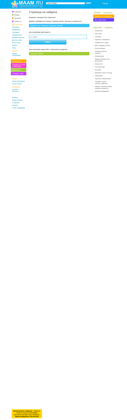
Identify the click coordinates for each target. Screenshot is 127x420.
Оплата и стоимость (103, 16)
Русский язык (100, 67)
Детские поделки (18, 37)
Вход (106, 3)
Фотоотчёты (16, 43)
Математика (99, 56)
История (98, 70)
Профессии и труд (101, 42)
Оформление (17, 35)
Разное (14, 45)
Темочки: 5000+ (37, 54)
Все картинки (100, 20)
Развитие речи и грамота (101, 52)
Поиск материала (18, 81)
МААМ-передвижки (102, 91)
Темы (14, 48)
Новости (17, 21)
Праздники (99, 76)
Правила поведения (102, 39)
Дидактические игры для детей (102, 60)
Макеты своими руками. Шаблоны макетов (103, 87)
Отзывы (15, 105)
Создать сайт (18, 74)
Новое (17, 15)
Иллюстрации (100, 48)
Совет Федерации (18, 108)
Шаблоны (16, 70)
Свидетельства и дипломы (18, 65)
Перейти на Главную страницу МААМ (46, 26)
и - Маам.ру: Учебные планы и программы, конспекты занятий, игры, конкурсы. (26, 413)
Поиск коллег (17, 84)
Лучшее (17, 18)
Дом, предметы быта (102, 45)
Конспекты (16, 27)
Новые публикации (16, 54)
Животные (99, 31)
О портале (16, 103)
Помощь (15, 97)
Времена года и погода (103, 73)
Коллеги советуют (15, 90)
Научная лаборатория (103, 79)
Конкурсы (16, 61)
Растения (98, 34)
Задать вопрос (17, 100)
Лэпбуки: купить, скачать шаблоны (101, 82)
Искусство (98, 64)
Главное (17, 12)
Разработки (16, 30)
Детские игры (17, 40)
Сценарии (15, 32)
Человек (98, 37)
